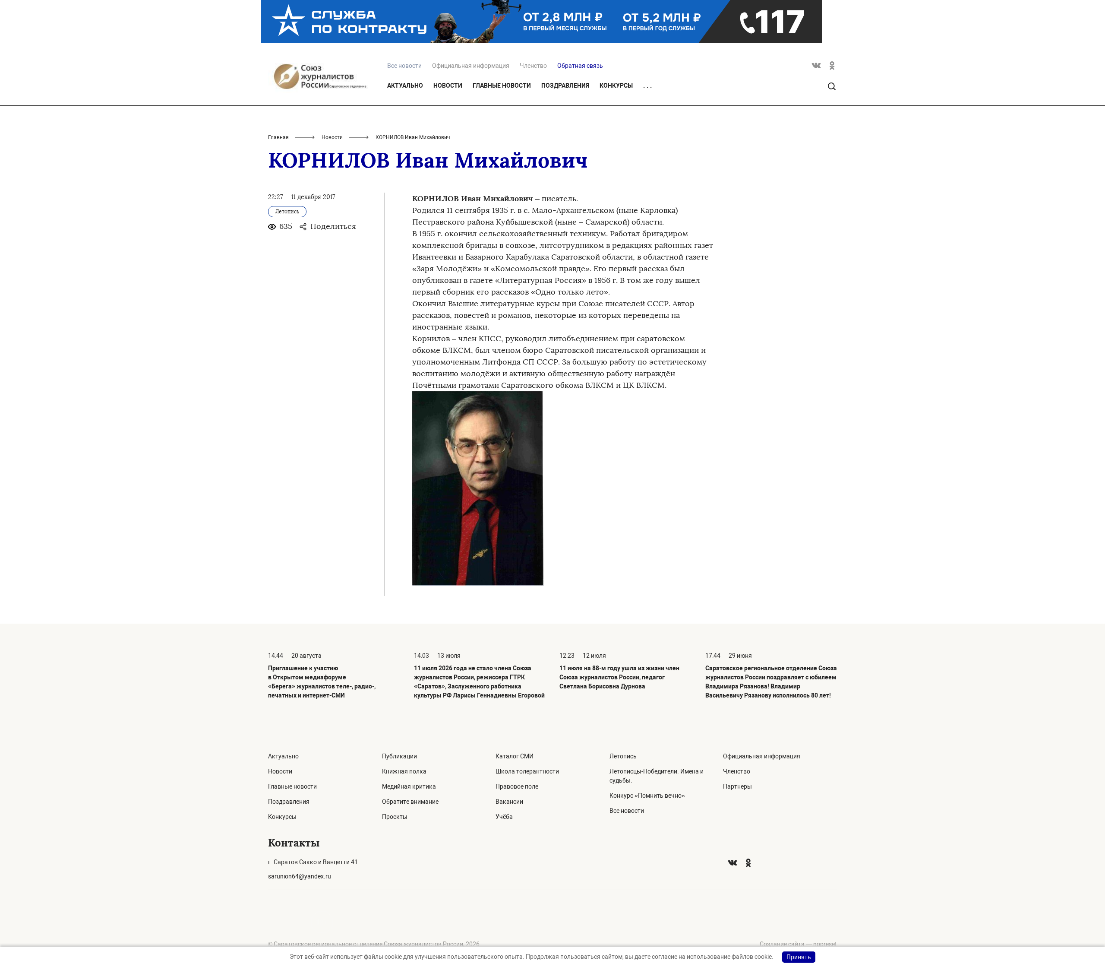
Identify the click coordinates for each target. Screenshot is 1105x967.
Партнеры (737, 786)
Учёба (504, 816)
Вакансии (509, 801)
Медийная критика (409, 786)
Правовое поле (517, 786)
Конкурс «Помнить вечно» (647, 795)
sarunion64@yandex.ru (299, 876)
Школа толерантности (527, 771)
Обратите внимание (410, 801)
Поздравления (565, 85)
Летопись (623, 756)
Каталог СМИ (515, 756)
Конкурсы (616, 85)
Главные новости (502, 85)
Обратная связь (580, 65)
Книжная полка (404, 771)
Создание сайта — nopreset (798, 944)
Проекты (394, 816)
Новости (447, 85)
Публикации (399, 756)
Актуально (405, 85)
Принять (798, 957)
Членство (533, 65)
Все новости (626, 810)
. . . (647, 86)
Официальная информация (470, 65)
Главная (278, 137)
